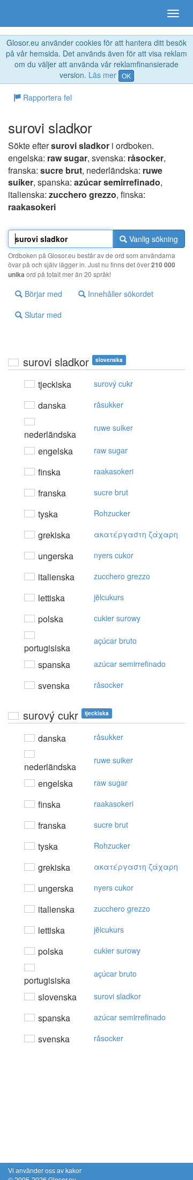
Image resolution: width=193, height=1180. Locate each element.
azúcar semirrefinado (130, 663)
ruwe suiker (113, 427)
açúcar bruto (115, 640)
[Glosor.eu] (27, 13)
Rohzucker (112, 513)
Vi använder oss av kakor (44, 1170)
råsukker (108, 404)
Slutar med (42, 314)
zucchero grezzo (122, 576)
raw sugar (111, 450)
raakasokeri (113, 471)
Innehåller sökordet (119, 293)
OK (126, 75)
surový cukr (113, 383)
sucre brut (111, 492)
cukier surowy (117, 618)
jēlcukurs (109, 597)
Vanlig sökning (152, 238)
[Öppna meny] (173, 13)
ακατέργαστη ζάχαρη (136, 534)
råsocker (108, 684)
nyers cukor (113, 555)
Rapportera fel (46, 97)
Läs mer (102, 74)
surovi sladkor (117, 996)
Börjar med (42, 293)
